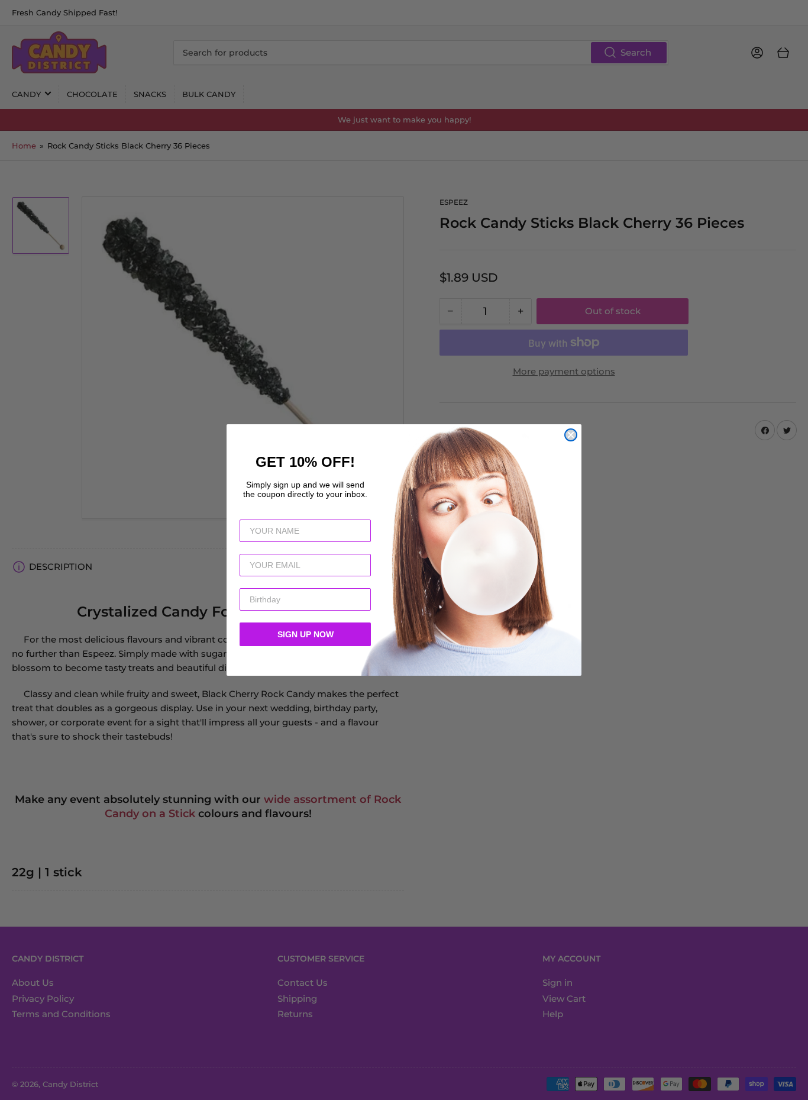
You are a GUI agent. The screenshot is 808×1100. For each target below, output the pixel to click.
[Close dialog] (571, 435)
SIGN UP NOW (305, 634)
